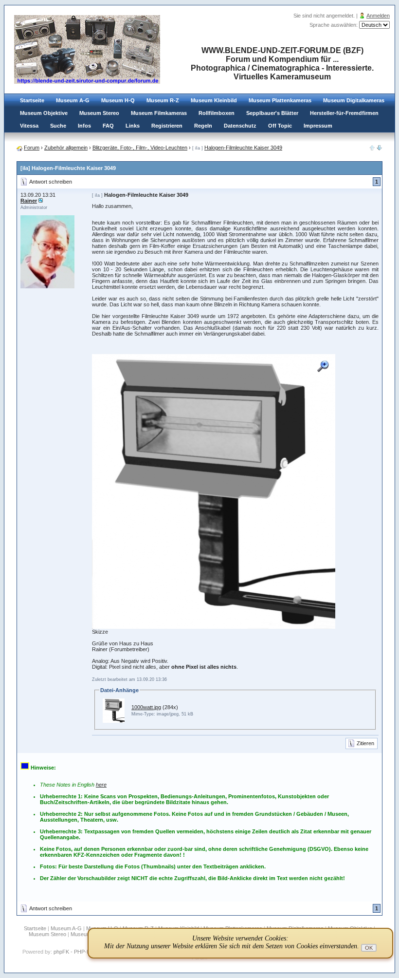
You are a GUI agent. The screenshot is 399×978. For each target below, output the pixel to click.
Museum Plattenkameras (280, 100)
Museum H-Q (118, 100)
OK (369, 948)
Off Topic (280, 126)
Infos (84, 126)
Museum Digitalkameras (353, 100)
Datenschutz (240, 126)
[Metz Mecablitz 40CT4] (379, 148)
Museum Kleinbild (214, 100)
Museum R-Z (162, 100)
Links (133, 126)
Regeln (203, 126)
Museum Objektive (44, 113)
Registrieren (166, 126)
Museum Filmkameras (159, 113)
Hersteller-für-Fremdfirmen (344, 113)
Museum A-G (73, 100)
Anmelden (378, 16)
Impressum (318, 126)
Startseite (32, 100)
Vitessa (29, 126)
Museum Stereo (99, 113)
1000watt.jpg (146, 707)
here (101, 785)
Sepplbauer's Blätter (272, 113)
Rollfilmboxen (217, 113)
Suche (58, 126)
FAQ (108, 126)
